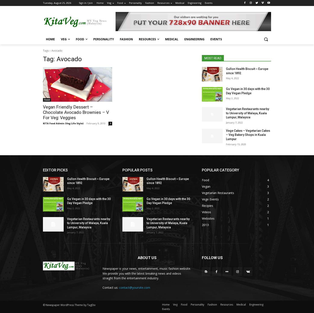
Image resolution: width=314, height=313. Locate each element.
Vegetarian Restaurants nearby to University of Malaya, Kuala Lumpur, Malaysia (247, 113)
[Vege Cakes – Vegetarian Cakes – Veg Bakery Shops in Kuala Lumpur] (212, 136)
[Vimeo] (262, 3)
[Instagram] (250, 3)
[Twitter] (256, 3)
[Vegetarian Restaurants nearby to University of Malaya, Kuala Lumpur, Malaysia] (212, 114)
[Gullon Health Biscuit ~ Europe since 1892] (212, 74)
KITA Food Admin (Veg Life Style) (63, 123)
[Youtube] (268, 3)
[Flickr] (227, 271)
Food (47, 99)
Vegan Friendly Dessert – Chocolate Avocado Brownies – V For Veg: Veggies (76, 112)
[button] (266, 39)
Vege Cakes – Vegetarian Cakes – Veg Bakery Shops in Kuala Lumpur (248, 135)
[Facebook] (244, 3)
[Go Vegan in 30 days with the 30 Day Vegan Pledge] (212, 94)
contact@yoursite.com (134, 287)
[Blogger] (206, 271)
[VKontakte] (248, 271)
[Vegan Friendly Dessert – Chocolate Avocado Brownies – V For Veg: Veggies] (77, 84)
